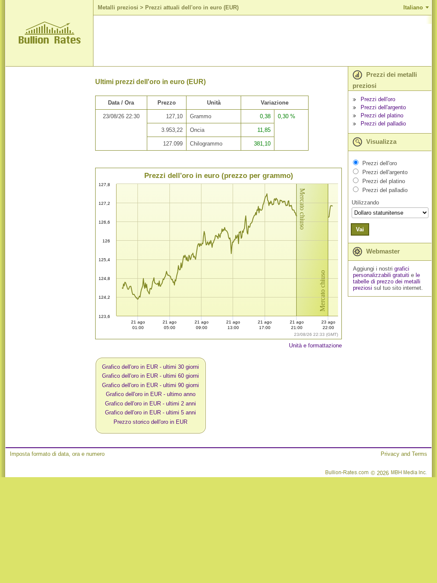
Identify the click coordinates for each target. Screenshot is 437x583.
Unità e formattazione (315, 345)
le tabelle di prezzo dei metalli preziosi (386, 281)
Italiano (413, 7)
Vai (360, 229)
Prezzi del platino (382, 115)
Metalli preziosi (118, 7)
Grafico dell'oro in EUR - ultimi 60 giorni (150, 376)
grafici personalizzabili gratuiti (381, 271)
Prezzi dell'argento (383, 107)
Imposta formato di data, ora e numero (57, 454)
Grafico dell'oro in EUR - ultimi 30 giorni (150, 367)
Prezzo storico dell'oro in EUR (150, 422)
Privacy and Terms (404, 454)
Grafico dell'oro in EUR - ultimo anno (150, 394)
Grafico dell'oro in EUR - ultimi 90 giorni (150, 385)
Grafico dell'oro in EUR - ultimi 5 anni (150, 412)
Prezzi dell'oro (378, 99)
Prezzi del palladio (383, 123)
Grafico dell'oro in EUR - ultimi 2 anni (150, 403)
